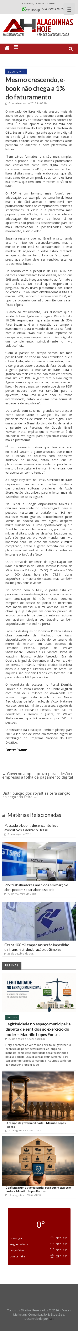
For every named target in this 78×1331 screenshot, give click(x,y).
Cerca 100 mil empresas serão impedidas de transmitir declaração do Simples (36, 947)
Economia (16, 71)
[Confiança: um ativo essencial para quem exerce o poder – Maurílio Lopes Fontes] (38, 1138)
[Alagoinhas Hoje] (39, 17)
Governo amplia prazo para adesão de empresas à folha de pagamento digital (39, 775)
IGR (51, 1319)
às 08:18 (28, 103)
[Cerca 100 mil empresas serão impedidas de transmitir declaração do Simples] (39, 903)
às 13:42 (25, 1130)
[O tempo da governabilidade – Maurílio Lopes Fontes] (38, 1073)
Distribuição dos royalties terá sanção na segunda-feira (36, 795)
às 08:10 (25, 1195)
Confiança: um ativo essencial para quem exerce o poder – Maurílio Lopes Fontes (38, 1189)
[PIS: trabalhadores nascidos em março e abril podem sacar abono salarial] (39, 844)
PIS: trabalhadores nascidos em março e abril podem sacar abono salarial (36, 887)
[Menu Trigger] (69, 9)
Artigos (12, 1017)
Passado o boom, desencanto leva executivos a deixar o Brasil (31, 827)
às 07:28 (27, 1039)
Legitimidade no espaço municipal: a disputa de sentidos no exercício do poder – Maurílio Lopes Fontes (38, 1029)
